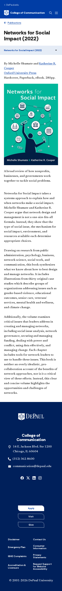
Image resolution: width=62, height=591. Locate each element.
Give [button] (31, 524)
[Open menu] (56, 13)
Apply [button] (31, 508)
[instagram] (40, 477)
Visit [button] (31, 516)
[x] (28, 477)
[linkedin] (34, 477)
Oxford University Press (20, 73)
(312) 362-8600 (23, 459)
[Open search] (50, 12)
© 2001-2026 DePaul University (31, 580)
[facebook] (22, 477)
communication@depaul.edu (32, 466)
